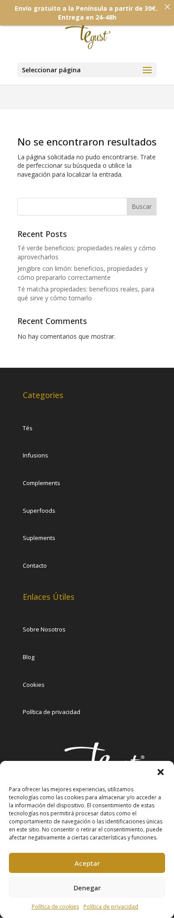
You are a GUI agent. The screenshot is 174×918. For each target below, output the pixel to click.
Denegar (87, 887)
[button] (160, 772)
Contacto (35, 565)
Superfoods (39, 511)
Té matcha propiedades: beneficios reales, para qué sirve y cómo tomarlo (85, 293)
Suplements (39, 538)
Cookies (34, 685)
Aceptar (87, 863)
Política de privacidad (110, 906)
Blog (28, 657)
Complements (41, 483)
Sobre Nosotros (44, 629)
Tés (28, 428)
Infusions (35, 455)
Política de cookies (55, 906)
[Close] (167, 6)
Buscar (142, 206)
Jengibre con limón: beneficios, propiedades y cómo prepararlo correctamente (82, 273)
